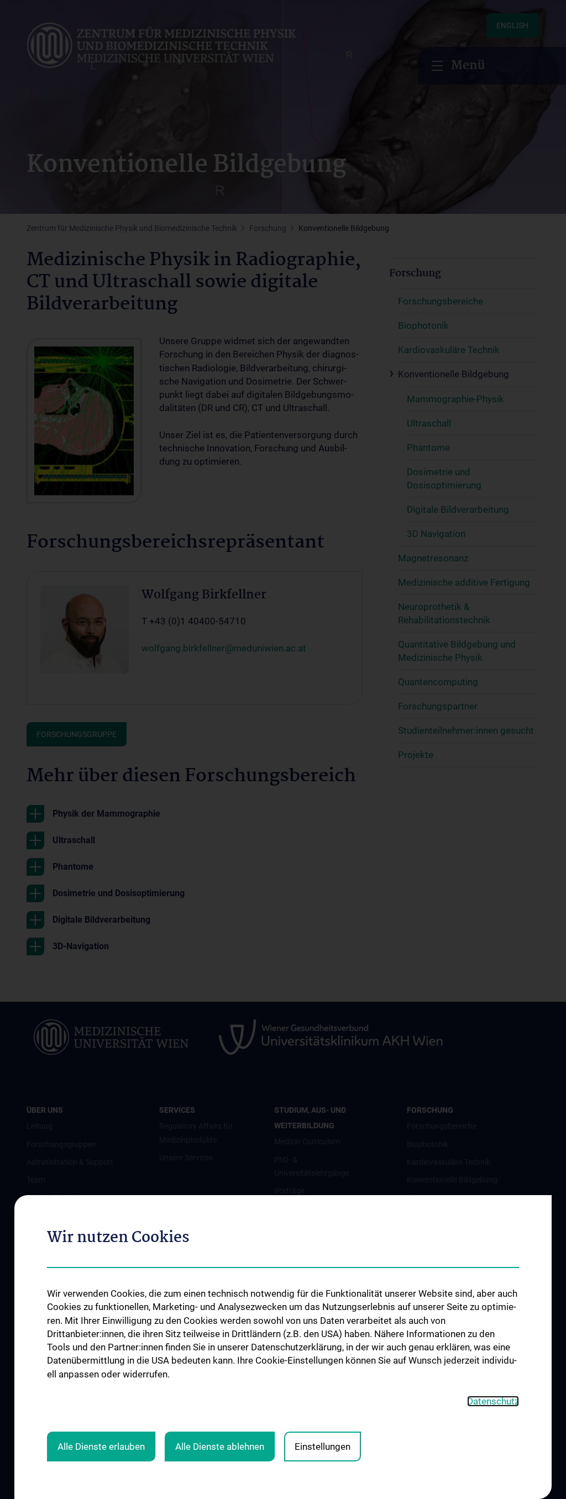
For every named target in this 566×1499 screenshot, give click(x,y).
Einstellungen (322, 1446)
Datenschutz (493, 1401)
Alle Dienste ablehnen (219, 1446)
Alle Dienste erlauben (101, 1446)
